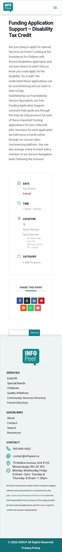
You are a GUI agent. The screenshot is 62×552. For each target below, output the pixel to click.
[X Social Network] (27, 301)
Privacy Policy (31, 548)
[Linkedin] (34, 301)
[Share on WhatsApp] (31, 308)
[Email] (38, 308)
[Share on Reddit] (23, 308)
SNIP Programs (33, 262)
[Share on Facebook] (20, 301)
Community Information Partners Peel (27, 495)
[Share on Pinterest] (41, 301)
